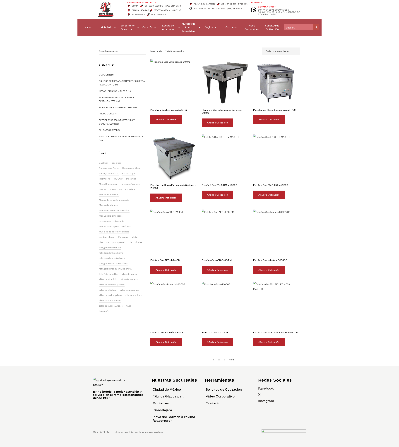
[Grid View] (252, 51)
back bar (116, 162)
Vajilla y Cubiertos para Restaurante (121, 136)
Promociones (106, 113)
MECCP (118, 178)
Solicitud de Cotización (224, 389)
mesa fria (131, 178)
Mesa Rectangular (108, 183)
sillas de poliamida (129, 289)
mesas (102, 189)
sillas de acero (129, 273)
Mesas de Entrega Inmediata (114, 199)
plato (135, 236)
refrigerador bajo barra (111, 252)
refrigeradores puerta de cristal (115, 268)
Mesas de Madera (108, 205)
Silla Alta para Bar (108, 273)
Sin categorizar (108, 130)
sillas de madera (129, 279)
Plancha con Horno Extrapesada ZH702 (274, 109)
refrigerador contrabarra (112, 258)
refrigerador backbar (110, 247)
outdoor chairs (106, 236)
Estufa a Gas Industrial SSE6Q (166, 332)
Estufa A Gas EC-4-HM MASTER (219, 185)
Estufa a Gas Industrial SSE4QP (270, 260)
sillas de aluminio (108, 279)
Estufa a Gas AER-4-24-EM (165, 260)
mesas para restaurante (111, 221)
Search (144, 50)
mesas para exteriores (111, 215)
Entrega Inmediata (109, 173)
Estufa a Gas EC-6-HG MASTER (270, 185)
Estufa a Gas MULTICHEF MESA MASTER (275, 332)
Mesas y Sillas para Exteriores (115, 226)
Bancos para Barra (109, 168)
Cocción (104, 74)
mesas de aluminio (109, 194)
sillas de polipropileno (110, 295)
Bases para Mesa (131, 168)
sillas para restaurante (111, 305)
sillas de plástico (107, 289)
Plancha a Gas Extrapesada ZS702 (168, 109)
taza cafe (104, 311)
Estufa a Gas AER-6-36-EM (217, 260)
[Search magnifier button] (316, 27)
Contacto (213, 403)
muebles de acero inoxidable (114, 231)
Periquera (123, 236)
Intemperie (104, 178)
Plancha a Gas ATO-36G (215, 332)
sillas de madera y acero (112, 284)
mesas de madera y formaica (114, 210)
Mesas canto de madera (122, 189)
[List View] (258, 51)
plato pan (104, 242)
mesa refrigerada (131, 183)
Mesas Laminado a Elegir (113, 91)
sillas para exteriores (110, 300)
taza (128, 305)
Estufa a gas (128, 173)
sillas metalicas (133, 295)
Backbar (103, 162)
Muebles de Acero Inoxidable (116, 107)
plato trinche (135, 242)
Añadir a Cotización (166, 119)
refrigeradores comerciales (113, 263)
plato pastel (119, 242)
